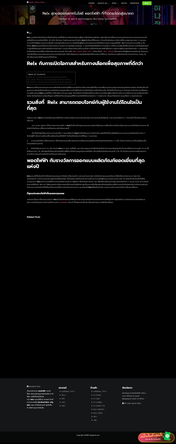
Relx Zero (87, 51)
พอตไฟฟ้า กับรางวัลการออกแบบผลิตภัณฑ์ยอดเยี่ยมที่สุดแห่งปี (51, 82)
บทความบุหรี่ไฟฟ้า (111, 19)
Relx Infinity (108, 51)
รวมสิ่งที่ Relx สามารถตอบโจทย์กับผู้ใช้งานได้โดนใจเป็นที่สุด (50, 80)
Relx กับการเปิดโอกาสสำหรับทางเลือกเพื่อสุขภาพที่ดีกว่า (48, 77)
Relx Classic (78, 51)
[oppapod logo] (36, 2)
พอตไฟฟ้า (63, 202)
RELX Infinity (98, 19)
